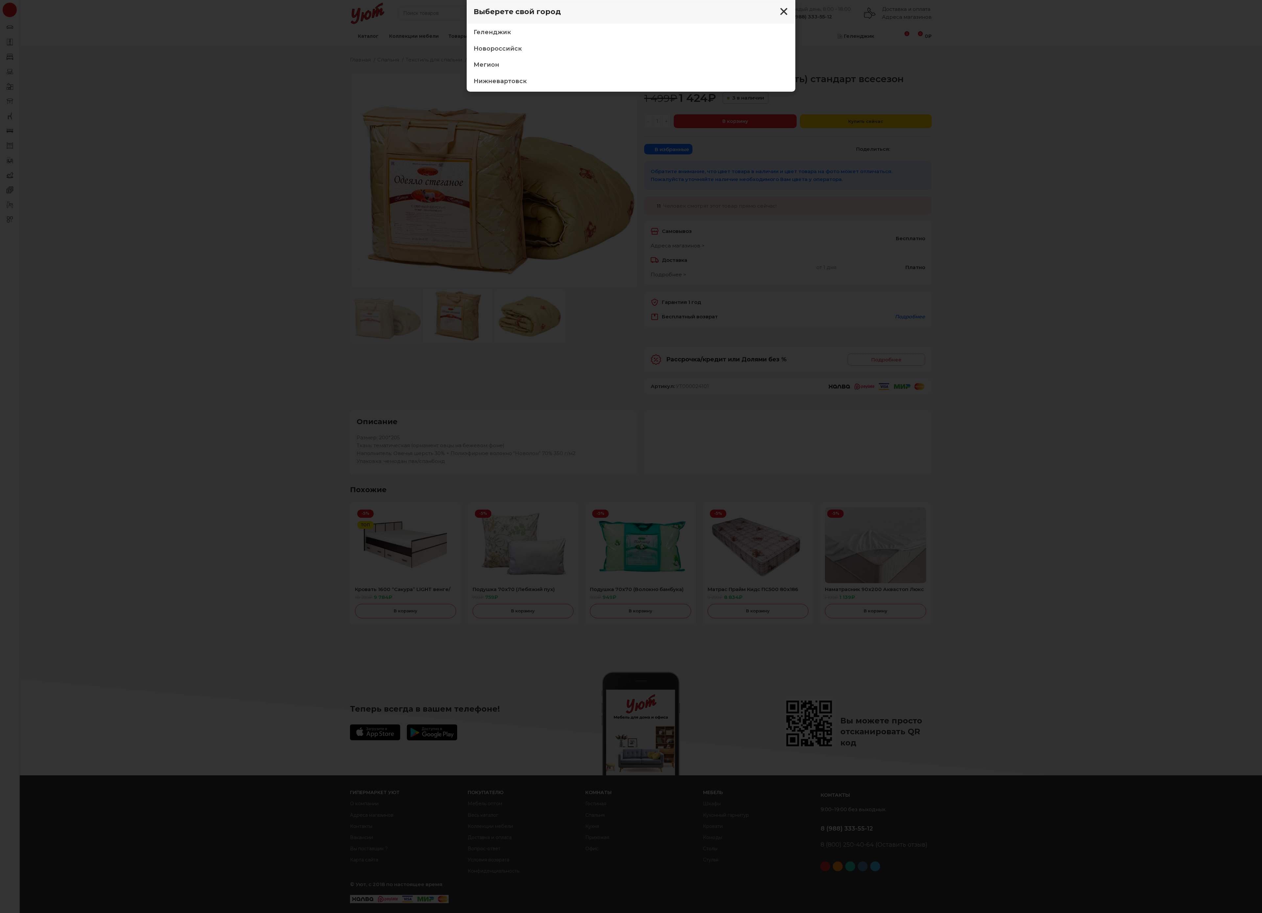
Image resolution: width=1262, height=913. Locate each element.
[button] (784, 11)
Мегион (486, 64)
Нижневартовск (500, 81)
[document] (631, 456)
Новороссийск (498, 48)
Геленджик (492, 32)
